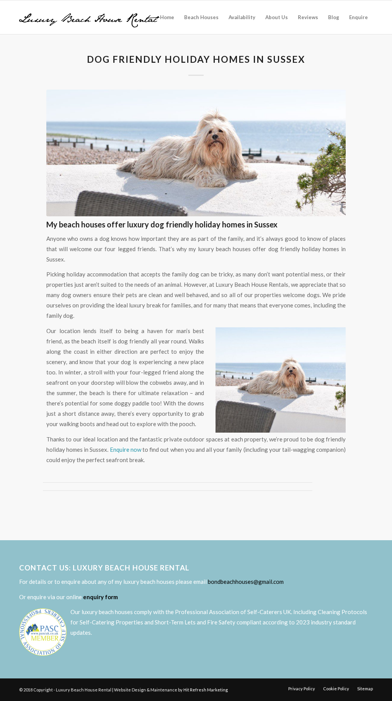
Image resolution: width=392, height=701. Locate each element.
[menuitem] (167, 17)
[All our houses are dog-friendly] (196, 153)
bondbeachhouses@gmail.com (246, 581)
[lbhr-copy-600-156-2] (89, 17)
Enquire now (125, 449)
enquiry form (100, 596)
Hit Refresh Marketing (205, 689)
